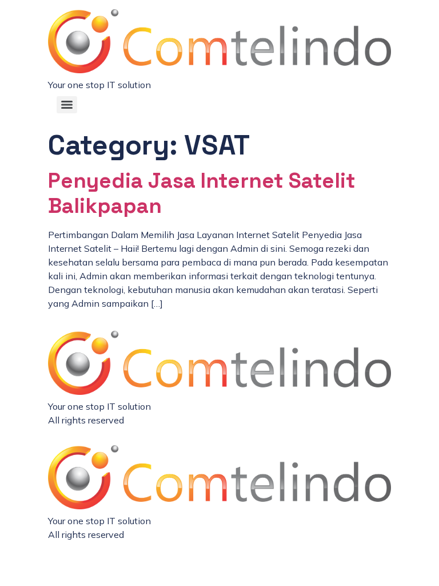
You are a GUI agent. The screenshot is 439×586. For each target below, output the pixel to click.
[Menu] (67, 104)
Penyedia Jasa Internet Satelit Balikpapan (202, 193)
